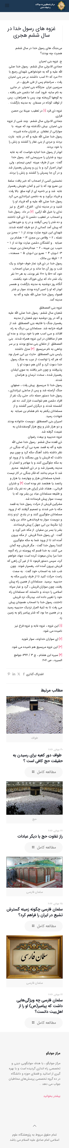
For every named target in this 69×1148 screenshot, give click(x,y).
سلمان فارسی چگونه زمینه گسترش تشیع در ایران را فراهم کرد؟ (35, 912)
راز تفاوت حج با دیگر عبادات (40, 836)
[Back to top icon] (34, 1126)
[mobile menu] (7, 5)
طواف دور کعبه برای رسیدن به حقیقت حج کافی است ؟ (38, 758)
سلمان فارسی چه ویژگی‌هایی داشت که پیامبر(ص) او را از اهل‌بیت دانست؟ (39, 1006)
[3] (32, 349)
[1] (45, 110)
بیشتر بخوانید (51, 1096)
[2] (31, 211)
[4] (21, 483)
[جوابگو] (50, 6)
